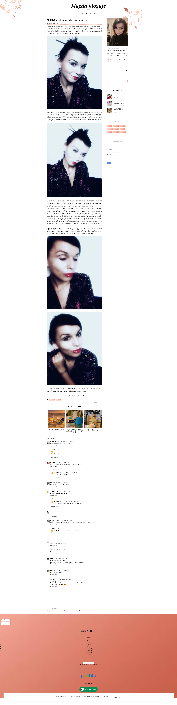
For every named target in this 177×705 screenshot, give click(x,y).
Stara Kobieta (54, 491)
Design (89, 637)
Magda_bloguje (58, 451)
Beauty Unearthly (55, 541)
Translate (94, 664)
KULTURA (110, 129)
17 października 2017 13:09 (67, 441)
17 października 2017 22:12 (69, 511)
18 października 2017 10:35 (60, 570)
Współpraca (89, 654)
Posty (3, 619)
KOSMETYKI (52, 399)
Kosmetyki (89, 639)
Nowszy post (52, 402)
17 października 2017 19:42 (63, 462)
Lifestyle (89, 642)
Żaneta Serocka (55, 441)
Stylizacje (89, 648)
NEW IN (109, 132)
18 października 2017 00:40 (68, 541)
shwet (52, 558)
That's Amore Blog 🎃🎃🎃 (58, 584)
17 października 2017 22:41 (67, 520)
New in (89, 646)
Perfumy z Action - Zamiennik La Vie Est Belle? (119, 103)
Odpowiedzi (55, 449)
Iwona (52, 482)
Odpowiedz (53, 446)
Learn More (115, 697)
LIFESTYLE (116, 129)
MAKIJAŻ (58, 399)
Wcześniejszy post (96, 402)
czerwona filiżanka (56, 511)
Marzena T (53, 462)
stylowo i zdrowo (55, 549)
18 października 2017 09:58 (69, 549)
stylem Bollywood (71, 117)
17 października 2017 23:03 (72, 451)
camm (52, 570)
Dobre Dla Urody (55, 520)
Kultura (89, 641)
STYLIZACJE (115, 132)
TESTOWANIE (122, 132)
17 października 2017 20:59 (61, 482)
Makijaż (89, 644)
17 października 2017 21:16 (65, 491)
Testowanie (89, 650)
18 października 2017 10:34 (61, 558)
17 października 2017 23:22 (72, 530)
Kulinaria (89, 652)
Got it (120, 697)
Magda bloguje (88, 5)
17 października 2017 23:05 (72, 501)
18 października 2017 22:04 (64, 579)
